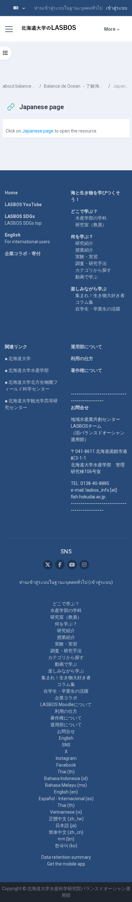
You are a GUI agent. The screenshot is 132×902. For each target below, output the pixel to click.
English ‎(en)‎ (66, 791)
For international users (27, 241)
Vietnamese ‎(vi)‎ (66, 812)
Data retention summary (66, 857)
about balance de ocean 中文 (20, 86)
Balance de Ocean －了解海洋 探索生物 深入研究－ (75, 86)
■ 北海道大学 (18, 358)
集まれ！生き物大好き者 (100, 295)
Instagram (66, 758)
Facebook (66, 765)
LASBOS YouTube (23, 204)
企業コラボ (66, 697)
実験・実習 (86, 256)
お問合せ (66, 731)
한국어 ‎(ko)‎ (66, 845)
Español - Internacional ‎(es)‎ (66, 798)
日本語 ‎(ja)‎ (66, 825)
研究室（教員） (91, 224)
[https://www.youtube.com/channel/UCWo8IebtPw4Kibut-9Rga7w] (72, 564)
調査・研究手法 (91, 263)
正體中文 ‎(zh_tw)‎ (66, 818)
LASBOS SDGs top (23, 223)
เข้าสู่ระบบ (116, 8)
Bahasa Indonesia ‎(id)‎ (66, 778)
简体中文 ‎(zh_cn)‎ (66, 832)
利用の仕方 (82, 358)
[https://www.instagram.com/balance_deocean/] (84, 564)
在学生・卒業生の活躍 (97, 308)
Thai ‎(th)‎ (66, 771)
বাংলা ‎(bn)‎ (66, 839)
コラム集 (84, 302)
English (66, 738)
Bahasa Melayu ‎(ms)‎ (66, 785)
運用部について (86, 346)
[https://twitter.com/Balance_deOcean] (48, 564)
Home (11, 192)
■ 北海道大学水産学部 (27, 370)
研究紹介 (84, 243)
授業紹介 (84, 250)
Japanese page (38, 130)
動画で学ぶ (86, 276)
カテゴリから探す (93, 270)
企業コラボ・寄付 (23, 253)
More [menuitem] (109, 29)
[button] (19, 8)
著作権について (86, 370)
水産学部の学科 (91, 218)
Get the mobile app (66, 863)
